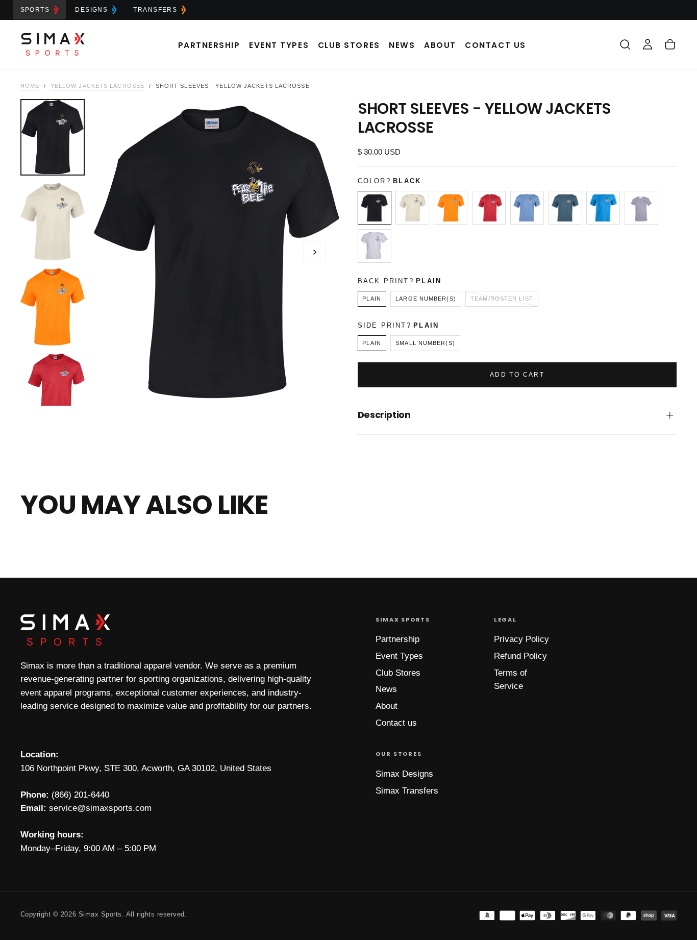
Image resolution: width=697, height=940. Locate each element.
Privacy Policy (521, 639)
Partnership (209, 45)
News (402, 45)
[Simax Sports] (65, 630)
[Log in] (647, 44)
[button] (625, 44)
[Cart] (670, 44)
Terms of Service (510, 679)
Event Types (279, 45)
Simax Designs (404, 774)
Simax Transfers (407, 791)
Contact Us (495, 45)
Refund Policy (520, 656)
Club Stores (349, 45)
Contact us (396, 723)
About (440, 45)
